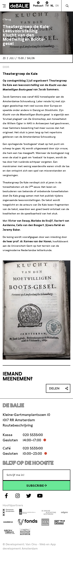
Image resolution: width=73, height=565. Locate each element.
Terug (7, 19)
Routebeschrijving (18, 425)
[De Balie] (19, 6)
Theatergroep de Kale (20, 74)
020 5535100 (33, 435)
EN (57, 5)
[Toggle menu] (4, 5)
